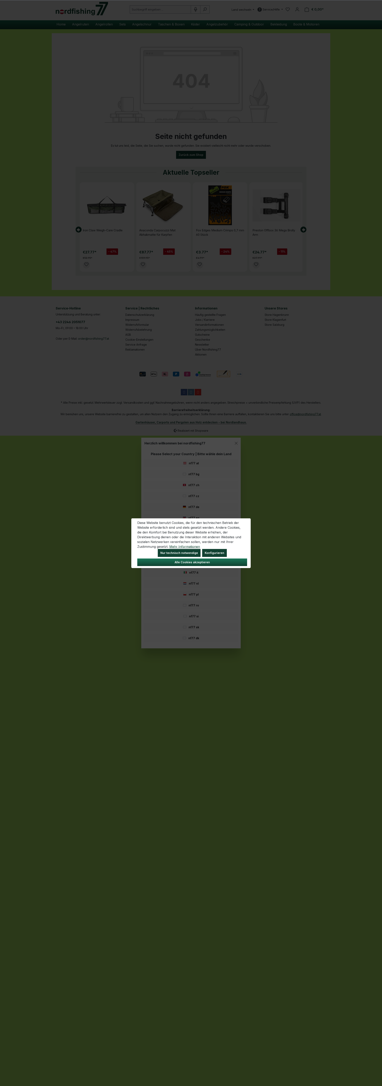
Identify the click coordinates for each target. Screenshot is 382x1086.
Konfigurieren (214, 553)
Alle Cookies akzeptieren (192, 562)
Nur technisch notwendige (179, 553)
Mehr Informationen (184, 547)
